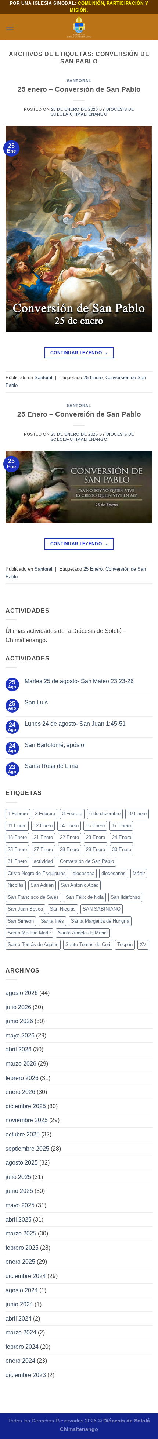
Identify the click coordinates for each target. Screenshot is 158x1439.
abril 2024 (19, 1318)
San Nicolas (63, 909)
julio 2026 (18, 1007)
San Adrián (42, 885)
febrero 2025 (22, 1248)
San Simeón (21, 921)
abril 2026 (19, 1049)
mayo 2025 (20, 1205)
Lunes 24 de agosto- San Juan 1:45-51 (75, 724)
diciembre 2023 (26, 1375)
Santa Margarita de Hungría (100, 921)
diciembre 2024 (26, 1276)
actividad (43, 861)
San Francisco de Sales (33, 897)
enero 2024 (20, 1361)
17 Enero (121, 825)
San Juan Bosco (25, 909)
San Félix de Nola (85, 897)
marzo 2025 (21, 1233)
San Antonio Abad (79, 885)
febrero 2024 (22, 1347)
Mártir (139, 873)
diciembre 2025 (26, 1106)
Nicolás (16, 885)
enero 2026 (20, 1092)
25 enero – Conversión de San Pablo (79, 89)
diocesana (83, 873)
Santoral (79, 80)
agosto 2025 (22, 1163)
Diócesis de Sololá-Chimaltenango (92, 111)
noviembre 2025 (27, 1120)
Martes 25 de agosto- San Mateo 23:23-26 (79, 681)
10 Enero (137, 813)
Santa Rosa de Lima (51, 766)
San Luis (36, 702)
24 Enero (121, 837)
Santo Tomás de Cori (87, 944)
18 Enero (17, 837)
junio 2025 (19, 1191)
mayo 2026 (20, 1035)
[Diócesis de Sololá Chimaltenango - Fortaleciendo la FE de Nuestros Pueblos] (79, 27)
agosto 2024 (22, 1290)
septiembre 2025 (27, 1149)
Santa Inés (52, 921)
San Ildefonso (125, 897)
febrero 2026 (22, 1078)
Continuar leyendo (79, 352)
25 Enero (93, 377)
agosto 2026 (22, 993)
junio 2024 (19, 1304)
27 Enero (43, 849)
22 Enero (69, 837)
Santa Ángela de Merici (83, 932)
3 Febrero (72, 813)
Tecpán (125, 944)
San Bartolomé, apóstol (55, 745)
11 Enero (17, 825)
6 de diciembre (105, 813)
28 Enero (69, 849)
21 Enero (43, 837)
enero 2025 (20, 1262)
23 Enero (95, 837)
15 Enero (95, 825)
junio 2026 (19, 1021)
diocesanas (113, 873)
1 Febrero (18, 813)
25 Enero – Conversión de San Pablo (79, 414)
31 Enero (17, 861)
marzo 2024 (21, 1332)
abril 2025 (19, 1219)
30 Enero (121, 849)
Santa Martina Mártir (29, 932)
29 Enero (95, 849)
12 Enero (43, 825)
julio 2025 (18, 1177)
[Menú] (10, 27)
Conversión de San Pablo (87, 861)
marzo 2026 (21, 1064)
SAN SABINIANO (102, 909)
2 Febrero (45, 813)
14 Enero (69, 825)
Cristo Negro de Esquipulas (37, 873)
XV (143, 944)
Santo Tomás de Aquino (33, 944)
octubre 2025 (23, 1134)
